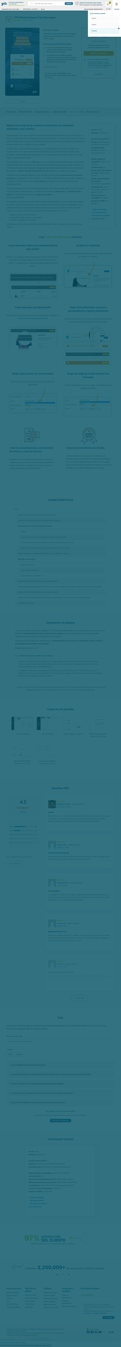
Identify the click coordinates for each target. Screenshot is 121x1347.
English (94, 18)
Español (94, 31)
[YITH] (4, 4)
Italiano (94, 24)
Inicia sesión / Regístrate (93, 9)
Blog (43, 9)
